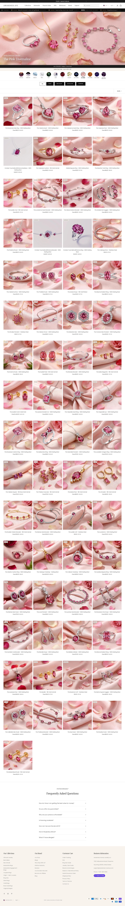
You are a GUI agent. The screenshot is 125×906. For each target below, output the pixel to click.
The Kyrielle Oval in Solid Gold (18, 412)
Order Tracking (66, 857)
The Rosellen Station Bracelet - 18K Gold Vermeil (18, 532)
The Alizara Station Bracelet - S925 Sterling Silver (77, 210)
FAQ (63, 860)
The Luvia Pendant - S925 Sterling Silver (48, 612)
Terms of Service (67, 881)
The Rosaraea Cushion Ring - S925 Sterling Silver (17, 452)
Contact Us (65, 884)
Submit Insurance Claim (69, 873)
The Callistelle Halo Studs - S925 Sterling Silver (18, 732)
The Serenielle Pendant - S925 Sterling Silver (77, 452)
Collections (28, 5)
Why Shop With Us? (40, 863)
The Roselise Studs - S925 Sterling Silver (107, 732)
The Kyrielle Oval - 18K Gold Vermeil (18, 210)
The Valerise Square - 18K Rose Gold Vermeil (18, 492)
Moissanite (37, 5)
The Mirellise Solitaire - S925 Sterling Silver (77, 652)
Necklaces (70, 83)
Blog (36, 876)
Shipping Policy (66, 876)
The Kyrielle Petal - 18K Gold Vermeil (47, 372)
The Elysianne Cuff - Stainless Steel (77, 692)
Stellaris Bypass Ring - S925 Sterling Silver (77, 168)
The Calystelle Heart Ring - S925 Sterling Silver (77, 412)
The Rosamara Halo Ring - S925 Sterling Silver (18, 128)
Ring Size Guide (66, 863)
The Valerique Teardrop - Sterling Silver (48, 572)
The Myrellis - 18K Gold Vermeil (47, 692)
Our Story (37, 857)
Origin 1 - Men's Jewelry (9, 875)
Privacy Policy (66, 878)
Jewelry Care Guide (67, 865)
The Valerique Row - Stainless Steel (107, 250)
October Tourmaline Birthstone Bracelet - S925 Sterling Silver (48, 251)
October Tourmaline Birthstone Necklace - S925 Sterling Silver (18, 169)
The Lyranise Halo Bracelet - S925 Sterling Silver (77, 612)
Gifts (55, 5)
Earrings (80, 83)
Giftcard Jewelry (8, 857)
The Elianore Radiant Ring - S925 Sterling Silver (107, 652)
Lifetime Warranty (40, 865)
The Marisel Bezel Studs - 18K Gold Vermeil (18, 772)
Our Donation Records (41, 871)
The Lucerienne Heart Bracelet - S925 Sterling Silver (48, 210)
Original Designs (7, 888)
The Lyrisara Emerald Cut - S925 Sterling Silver (47, 412)
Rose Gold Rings (8, 886)
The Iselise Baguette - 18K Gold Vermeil (107, 372)
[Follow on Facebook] (4, 893)
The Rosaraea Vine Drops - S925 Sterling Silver (107, 612)
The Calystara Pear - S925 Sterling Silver (107, 128)
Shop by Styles (47, 5)
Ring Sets (6, 878)
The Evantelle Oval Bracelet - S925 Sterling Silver (18, 652)
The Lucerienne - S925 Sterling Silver (107, 532)
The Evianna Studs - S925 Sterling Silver (18, 372)
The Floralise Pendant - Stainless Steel (17, 332)
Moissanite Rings (8, 865)
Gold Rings (6, 883)
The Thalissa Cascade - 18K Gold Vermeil (47, 492)
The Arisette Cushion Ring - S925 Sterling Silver (18, 572)
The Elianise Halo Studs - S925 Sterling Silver (18, 612)
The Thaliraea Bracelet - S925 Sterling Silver (48, 732)
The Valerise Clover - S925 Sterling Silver (48, 332)
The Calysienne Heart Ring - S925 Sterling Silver (77, 128)
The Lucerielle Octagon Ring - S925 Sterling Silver (107, 452)
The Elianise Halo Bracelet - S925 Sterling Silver (47, 532)
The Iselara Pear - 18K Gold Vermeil (77, 492)
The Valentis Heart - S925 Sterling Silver (47, 128)
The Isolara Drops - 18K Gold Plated (77, 292)
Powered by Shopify (59, 900)
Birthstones (62, 5)
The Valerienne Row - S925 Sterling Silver (18, 292)
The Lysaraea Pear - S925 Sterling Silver (18, 692)
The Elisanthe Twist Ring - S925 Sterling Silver (107, 168)
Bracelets (59, 83)
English (112, 5)
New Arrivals (6, 863)
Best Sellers (6, 860)
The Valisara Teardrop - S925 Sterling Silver (77, 572)
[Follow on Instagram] (8, 893)
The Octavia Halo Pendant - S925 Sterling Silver (107, 332)
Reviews (37, 868)
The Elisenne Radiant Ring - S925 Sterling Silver (107, 292)
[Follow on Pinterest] (11, 893)
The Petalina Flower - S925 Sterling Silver (18, 250)
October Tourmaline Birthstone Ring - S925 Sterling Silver (77, 251)
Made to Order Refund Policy (70, 871)
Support (77, 5)
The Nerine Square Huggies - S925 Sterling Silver (107, 692)
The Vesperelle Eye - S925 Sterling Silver (107, 412)
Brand (70, 5)
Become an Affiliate (40, 873)
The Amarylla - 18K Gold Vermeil (107, 492)
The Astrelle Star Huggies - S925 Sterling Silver (107, 210)
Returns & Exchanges (68, 868)
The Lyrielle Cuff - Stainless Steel (77, 532)
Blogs (36, 860)
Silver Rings (6, 880)
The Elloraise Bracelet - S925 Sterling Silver (77, 372)
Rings (50, 83)
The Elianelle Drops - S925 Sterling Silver (48, 652)
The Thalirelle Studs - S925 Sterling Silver (48, 292)
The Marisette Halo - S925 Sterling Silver (77, 332)
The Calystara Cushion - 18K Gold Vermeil (47, 168)
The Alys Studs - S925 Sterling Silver (77, 732)
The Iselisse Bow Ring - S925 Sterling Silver (47, 452)
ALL (42, 83)
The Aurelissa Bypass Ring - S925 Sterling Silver (107, 572)
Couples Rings (7, 872)
